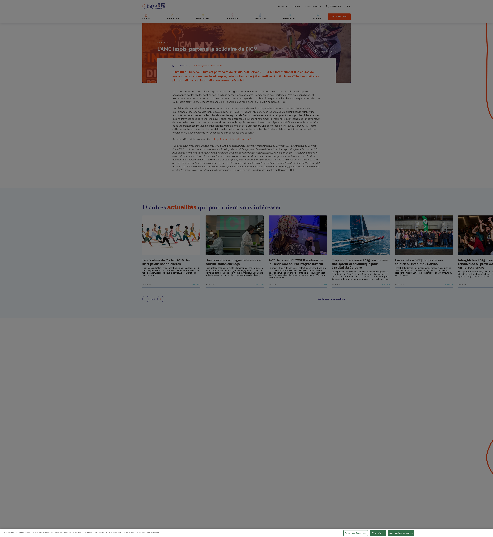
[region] (246, 533)
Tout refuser (378, 533)
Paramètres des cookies (355, 533)
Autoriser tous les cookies (401, 533)
